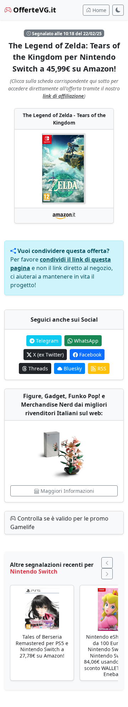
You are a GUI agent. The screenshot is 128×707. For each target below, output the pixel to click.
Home (98, 10)
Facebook (89, 354)
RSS (101, 368)
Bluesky (72, 368)
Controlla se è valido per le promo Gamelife (59, 523)
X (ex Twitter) (48, 354)
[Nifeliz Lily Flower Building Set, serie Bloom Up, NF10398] (64, 453)
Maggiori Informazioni (66, 490)
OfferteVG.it (33, 10)
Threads (37, 368)
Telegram (46, 340)
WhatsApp (85, 340)
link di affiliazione (63, 96)
